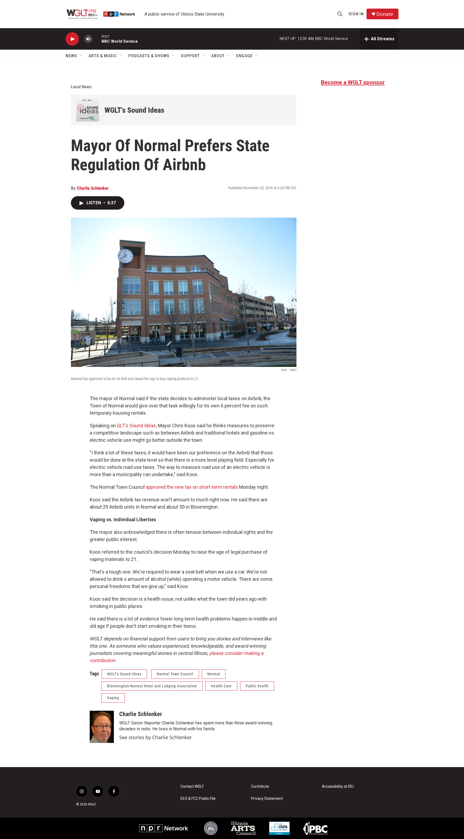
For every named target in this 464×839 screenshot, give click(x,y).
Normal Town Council (175, 674)
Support (190, 56)
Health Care (221, 686)
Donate (384, 14)
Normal (213, 674)
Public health (257, 686)
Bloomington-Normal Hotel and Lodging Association (152, 686)
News (71, 56)
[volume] (88, 39)
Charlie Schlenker (93, 188)
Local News (81, 86)
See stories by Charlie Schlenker (155, 737)
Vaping (113, 698)
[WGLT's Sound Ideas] (87, 110)
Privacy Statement (267, 799)
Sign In (356, 14)
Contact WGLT (192, 787)
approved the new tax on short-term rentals (192, 487)
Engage (244, 56)
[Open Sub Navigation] (81, 56)
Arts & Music (103, 56)
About (218, 56)
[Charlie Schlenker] (102, 727)
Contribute (260, 787)
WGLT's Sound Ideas (134, 110)
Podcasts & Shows (148, 56)
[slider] (97, 39)
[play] (72, 39)
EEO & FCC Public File (198, 799)
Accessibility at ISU (338, 787)
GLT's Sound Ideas (136, 425)
